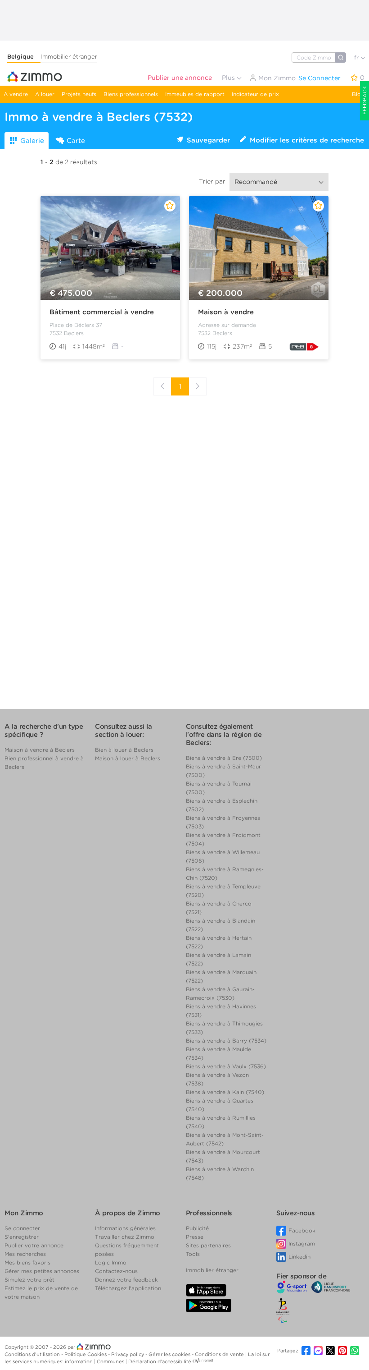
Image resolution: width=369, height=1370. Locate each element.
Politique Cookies (86, 1354)
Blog (358, 94)
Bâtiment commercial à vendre (102, 312)
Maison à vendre (226, 312)
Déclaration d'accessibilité (159, 1361)
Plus (229, 77)
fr (357, 57)
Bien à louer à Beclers (124, 749)
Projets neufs (79, 94)
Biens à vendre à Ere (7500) (224, 757)
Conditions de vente (220, 1354)
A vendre (16, 94)
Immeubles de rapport (195, 94)
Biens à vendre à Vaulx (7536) (226, 1066)
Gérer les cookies (170, 1354)
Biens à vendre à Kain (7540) (225, 1092)
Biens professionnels (131, 94)
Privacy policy (128, 1354)
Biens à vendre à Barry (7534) (226, 1040)
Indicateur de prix (255, 94)
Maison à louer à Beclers (127, 758)
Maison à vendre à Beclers (39, 749)
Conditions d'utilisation (32, 1354)
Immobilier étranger (68, 56)
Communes (111, 1361)
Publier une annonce (180, 77)
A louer (44, 94)
